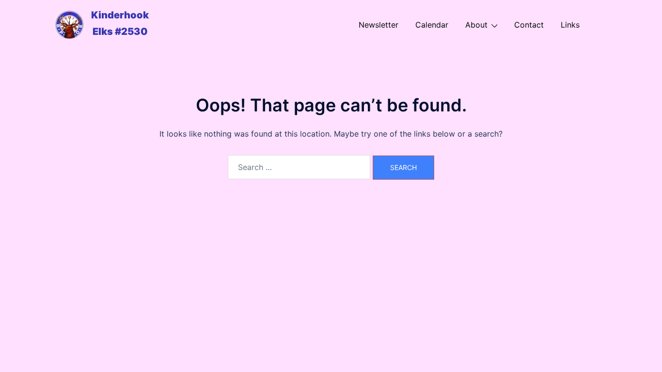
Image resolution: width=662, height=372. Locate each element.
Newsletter (378, 25)
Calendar (431, 25)
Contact (529, 25)
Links (570, 25)
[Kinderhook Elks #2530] (69, 24)
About (476, 25)
